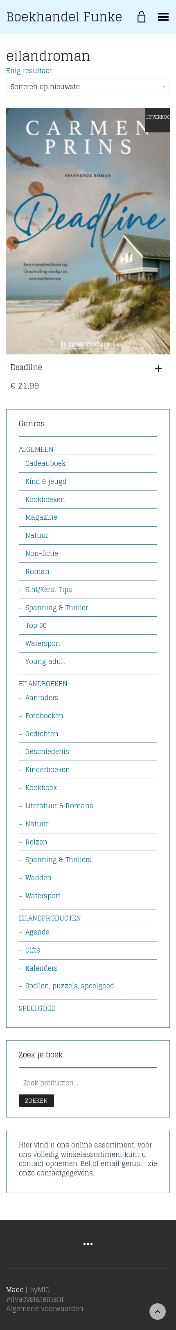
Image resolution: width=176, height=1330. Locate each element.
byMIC (40, 1289)
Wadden (38, 878)
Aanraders (42, 697)
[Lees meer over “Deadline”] (160, 368)
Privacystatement (35, 1299)
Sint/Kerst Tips (48, 589)
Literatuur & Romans (59, 806)
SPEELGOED (37, 1008)
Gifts (32, 950)
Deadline (26, 367)
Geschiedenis (47, 751)
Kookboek (41, 787)
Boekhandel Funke (64, 17)
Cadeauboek (45, 463)
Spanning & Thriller (56, 607)
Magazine (41, 517)
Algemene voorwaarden (44, 1308)
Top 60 (36, 625)
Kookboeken (45, 499)
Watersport (43, 643)
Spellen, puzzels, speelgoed (69, 986)
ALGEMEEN (36, 449)
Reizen (36, 842)
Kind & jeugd (46, 481)
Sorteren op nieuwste (45, 87)
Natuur (36, 535)
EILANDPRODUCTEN (50, 918)
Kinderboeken (47, 769)
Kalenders (41, 968)
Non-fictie (41, 553)
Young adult (45, 661)
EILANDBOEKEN (43, 683)
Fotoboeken (44, 716)
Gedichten (42, 734)
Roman (37, 571)
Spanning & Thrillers (58, 859)
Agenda (37, 932)
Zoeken (36, 1100)
